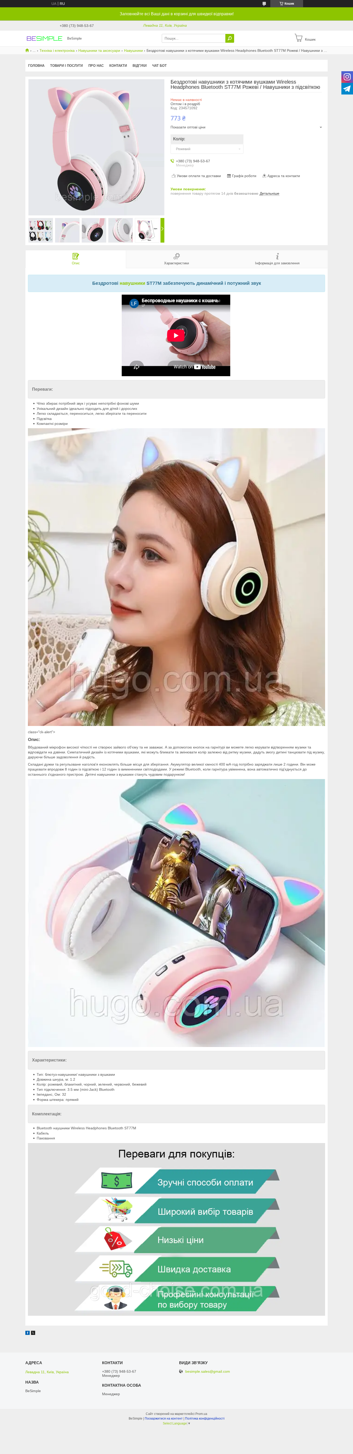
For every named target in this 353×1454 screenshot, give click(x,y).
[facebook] (27, 1334)
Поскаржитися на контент (164, 1418)
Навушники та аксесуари (99, 50)
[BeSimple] (44, 38)
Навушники (133, 50)
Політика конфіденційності (205, 1418)
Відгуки (140, 66)
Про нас (96, 66)
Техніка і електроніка (57, 50)
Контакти (118, 66)
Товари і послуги (66, 66)
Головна (36, 66)
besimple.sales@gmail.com (207, 1371)
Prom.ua (201, 1414)
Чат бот (159, 66)
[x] (33, 1334)
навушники (132, 283)
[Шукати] (229, 38)
